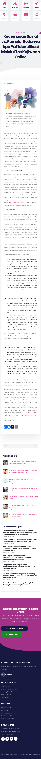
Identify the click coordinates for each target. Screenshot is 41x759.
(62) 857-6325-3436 (15, 731)
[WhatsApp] (16, 739)
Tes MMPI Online (6, 707)
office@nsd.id (9, 734)
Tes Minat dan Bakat (7, 716)
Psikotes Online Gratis (7, 718)
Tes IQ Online (5, 710)
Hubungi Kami (12, 634)
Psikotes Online (5, 686)
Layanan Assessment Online (9, 689)
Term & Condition (6, 694)
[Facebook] (11, 739)
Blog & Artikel (5, 697)
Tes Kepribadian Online (8, 713)
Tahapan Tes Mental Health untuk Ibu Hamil (23, 488)
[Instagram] (3, 739)
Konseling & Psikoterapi (8, 692)
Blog (17, 32)
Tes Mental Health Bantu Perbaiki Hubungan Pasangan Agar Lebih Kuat (23, 462)
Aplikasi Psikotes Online (14, 628)
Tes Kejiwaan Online (26, 161)
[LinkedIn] (7, 739)
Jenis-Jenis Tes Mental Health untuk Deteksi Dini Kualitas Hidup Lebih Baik (23, 471)
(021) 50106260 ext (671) (12, 729)
